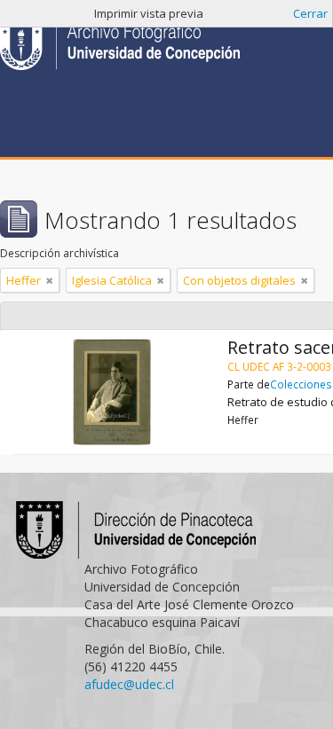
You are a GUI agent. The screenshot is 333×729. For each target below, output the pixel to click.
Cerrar (310, 13)
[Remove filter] (49, 280)
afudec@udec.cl (129, 684)
